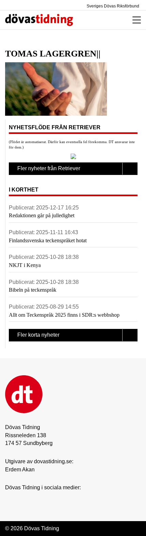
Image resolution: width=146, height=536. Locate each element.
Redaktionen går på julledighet (41, 215)
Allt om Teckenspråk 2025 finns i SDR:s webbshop (64, 315)
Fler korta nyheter (38, 335)
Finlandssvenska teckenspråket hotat (48, 240)
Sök (103, 20)
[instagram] (9, 498)
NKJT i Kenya (25, 265)
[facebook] (22, 498)
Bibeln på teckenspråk (32, 290)
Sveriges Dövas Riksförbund (112, 6)
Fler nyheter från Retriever (48, 168)
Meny (135, 20)
